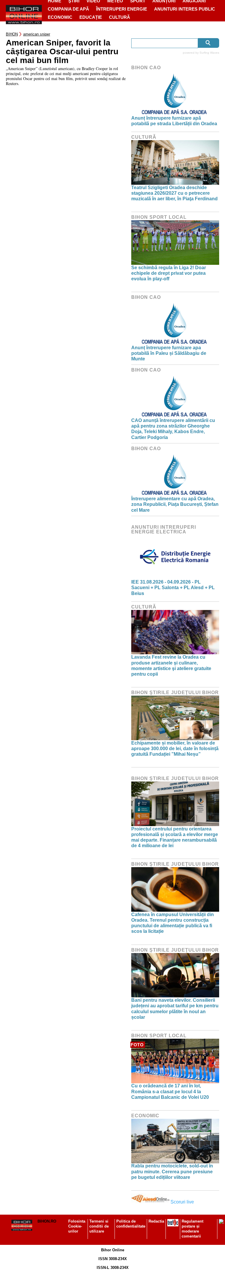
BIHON (12, 34)
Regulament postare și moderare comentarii (192, 1228)
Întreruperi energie (121, 8)
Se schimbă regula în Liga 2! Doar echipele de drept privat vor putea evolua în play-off (168, 273)
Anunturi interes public (184, 8)
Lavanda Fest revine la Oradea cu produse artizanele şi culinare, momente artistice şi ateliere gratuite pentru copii (171, 666)
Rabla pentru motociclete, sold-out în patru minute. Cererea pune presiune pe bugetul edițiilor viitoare (172, 1171)
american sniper (36, 34)
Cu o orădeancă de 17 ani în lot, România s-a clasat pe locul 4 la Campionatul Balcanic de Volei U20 (170, 1091)
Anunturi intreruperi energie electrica (163, 529)
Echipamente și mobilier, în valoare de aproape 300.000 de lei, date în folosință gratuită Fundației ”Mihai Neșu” (175, 748)
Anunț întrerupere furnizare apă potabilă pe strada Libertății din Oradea (174, 121)
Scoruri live (182, 1201)
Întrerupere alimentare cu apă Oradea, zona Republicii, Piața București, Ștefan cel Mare (175, 504)
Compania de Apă (68, 8)
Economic (60, 17)
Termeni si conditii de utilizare (99, 1226)
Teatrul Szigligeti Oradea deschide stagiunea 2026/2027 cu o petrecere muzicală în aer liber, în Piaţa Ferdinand (174, 193)
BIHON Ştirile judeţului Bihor (175, 692)
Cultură (119, 17)
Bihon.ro (47, 1221)
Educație (90, 17)
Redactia (156, 1221)
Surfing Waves (209, 52)
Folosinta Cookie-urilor (76, 1226)
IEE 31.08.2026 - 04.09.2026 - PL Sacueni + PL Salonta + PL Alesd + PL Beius (173, 587)
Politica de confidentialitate (130, 1223)
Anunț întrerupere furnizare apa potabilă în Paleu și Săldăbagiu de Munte (168, 353)
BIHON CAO (146, 67)
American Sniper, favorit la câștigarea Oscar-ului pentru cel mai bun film (62, 51)
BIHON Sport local (159, 217)
